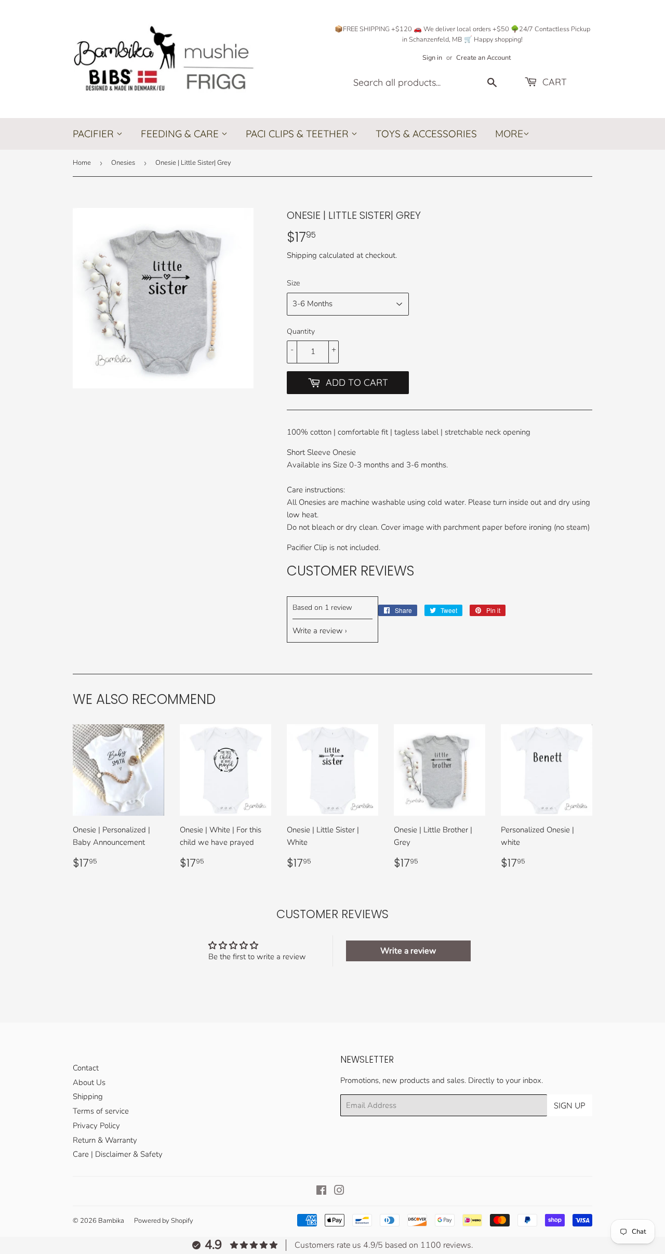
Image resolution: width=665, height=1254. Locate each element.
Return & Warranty (105, 1140)
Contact (86, 1068)
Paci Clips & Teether (298, 133)
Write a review (317, 630)
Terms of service (101, 1111)
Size (293, 283)
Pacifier (94, 133)
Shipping (302, 255)
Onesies (123, 162)
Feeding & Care (181, 133)
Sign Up (570, 1105)
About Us (89, 1082)
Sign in (432, 57)
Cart (553, 82)
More (509, 134)
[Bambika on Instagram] (339, 1191)
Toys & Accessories (426, 133)
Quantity (301, 331)
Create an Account (483, 57)
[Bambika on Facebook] (321, 1191)
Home (82, 162)
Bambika (111, 1220)
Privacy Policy (96, 1125)
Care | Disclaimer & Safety (118, 1154)
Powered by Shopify (163, 1220)
